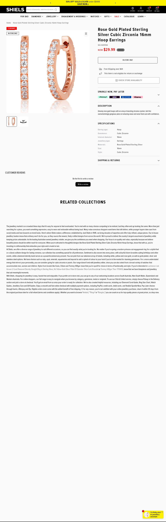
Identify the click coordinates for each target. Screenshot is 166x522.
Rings (92, 292)
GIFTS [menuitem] (107, 16)
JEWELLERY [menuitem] (51, 16)
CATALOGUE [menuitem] (129, 16)
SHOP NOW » (83, 4)
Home (8, 23)
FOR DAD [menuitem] (24, 16)
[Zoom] (86, 34)
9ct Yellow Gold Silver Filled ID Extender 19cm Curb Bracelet (76, 269)
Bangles (101, 292)
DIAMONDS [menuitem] (36, 16)
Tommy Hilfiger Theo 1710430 (112, 269)
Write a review (83, 184)
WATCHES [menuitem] (95, 16)
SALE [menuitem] (117, 16)
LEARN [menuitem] (141, 16)
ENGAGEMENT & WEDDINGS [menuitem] (73, 16)
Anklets (85, 292)
